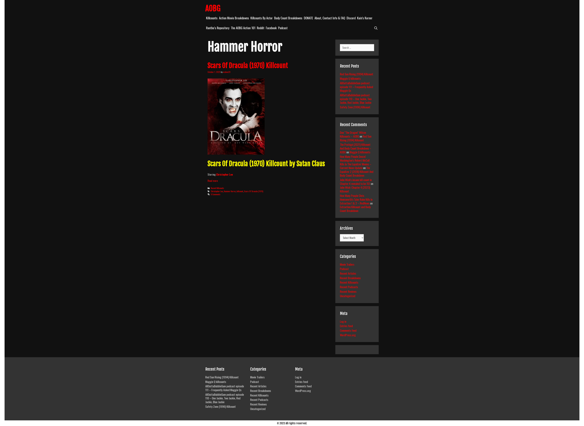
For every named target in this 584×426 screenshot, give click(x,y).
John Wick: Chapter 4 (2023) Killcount (355, 189)
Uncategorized (347, 296)
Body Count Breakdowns (288, 18)
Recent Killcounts (217, 188)
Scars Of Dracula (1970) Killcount (248, 66)
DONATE (308, 18)
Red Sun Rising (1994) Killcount (356, 74)
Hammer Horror (230, 191)
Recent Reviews (348, 291)
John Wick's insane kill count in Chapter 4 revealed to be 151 (356, 182)
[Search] (376, 28)
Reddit (260, 27)
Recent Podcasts (349, 287)
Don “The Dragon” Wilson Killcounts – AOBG (353, 134)
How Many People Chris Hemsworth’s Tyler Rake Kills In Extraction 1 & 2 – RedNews (356, 199)
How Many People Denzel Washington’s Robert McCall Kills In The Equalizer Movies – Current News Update (355, 162)
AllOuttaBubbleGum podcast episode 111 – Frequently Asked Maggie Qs (356, 87)
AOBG (213, 8)
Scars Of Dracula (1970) (253, 191)
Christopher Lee (224, 174)
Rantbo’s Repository (217, 27)
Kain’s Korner (364, 18)
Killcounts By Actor (261, 18)
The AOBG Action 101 (243, 27)
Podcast (283, 27)
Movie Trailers (347, 264)
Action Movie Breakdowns (234, 18)
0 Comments (215, 194)
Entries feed (346, 326)
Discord (351, 18)
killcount (240, 191)
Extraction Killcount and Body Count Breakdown (355, 209)
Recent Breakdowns (350, 278)
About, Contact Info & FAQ (330, 18)
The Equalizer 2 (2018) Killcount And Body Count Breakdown (356, 171)
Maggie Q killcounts (350, 78)
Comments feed (348, 330)
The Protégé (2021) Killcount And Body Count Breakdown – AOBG (355, 148)
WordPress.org (348, 335)
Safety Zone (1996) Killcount (355, 107)
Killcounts (211, 18)
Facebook (271, 27)
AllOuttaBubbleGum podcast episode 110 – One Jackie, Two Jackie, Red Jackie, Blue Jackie (356, 99)
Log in (343, 321)
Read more (213, 181)
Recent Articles (348, 273)
